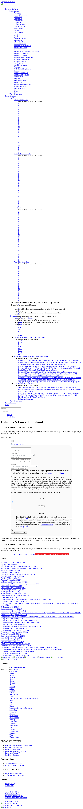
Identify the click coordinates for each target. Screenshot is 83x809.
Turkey (12, 735)
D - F (20, 343)
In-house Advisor (20, 44)
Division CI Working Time (59, 362)
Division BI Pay (73, 360)
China (12, 681)
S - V (20, 353)
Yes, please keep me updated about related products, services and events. (35, 492)
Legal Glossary (10, 403)
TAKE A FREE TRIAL (43, 554)
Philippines (13, 721)
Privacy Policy (24, 527)
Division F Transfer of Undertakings (63, 366)
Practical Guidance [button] (11, 9)
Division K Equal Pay (36, 370)
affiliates (28, 519)
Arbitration (17, 13)
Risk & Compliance (20, 86)
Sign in (9, 415)
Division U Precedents (34, 380)
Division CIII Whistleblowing (35, 364)
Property (17, 78)
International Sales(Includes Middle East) (24, 698)
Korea (12, 706)
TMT (16, 92)
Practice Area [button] (14, 11)
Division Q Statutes (56, 376)
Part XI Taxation (53, 393)
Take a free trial (6, 437)
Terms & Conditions (12, 792)
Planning (17, 71)
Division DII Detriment (26, 366)
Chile (11, 679)
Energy (16, 30)
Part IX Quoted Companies (71, 389)
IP (14, 50)
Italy (11, 702)
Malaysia (13, 712)
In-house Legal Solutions (13, 747)
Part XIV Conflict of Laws (35, 397)
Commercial (18, 17)
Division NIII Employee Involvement (31, 374)
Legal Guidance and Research (15, 751)
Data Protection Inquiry (13, 794)
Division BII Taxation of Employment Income (34, 362)
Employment (18, 28)
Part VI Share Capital (25, 391)
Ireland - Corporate (20, 55)
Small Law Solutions (12, 755)
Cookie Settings (13, 789)
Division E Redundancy (42, 366)
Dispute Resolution (20, 26)
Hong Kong (14, 694)
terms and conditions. (56, 473)
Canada (12, 677)
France (12, 689)
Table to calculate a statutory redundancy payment (63, 382)
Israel (11, 700)
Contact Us (11, 417)
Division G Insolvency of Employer (30, 368)
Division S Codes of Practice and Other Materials (58, 378)
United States (14, 737)
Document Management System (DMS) (18, 745)
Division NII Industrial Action (67, 372)
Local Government (20, 65)
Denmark (13, 685)
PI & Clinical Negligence (22, 69)
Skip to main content (8, 2)
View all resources (16, 94)
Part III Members (32, 389)
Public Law (18, 82)
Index (44, 380)
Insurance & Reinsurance (22, 46)
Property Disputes (20, 80)
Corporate (17, 22)
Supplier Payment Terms (13, 763)
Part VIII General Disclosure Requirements (33, 393)
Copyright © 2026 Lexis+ (10, 801)
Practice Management (21, 75)
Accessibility (9, 786)
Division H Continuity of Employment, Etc (57, 368)
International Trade (20, 48)
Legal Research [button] (10, 96)
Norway (12, 720)
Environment (18, 32)
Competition (18, 19)
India (11, 696)
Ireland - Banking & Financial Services (27, 51)
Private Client (18, 77)
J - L (19, 347)
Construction (18, 21)
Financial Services (20, 38)
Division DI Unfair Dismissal (56, 364)
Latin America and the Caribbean (21, 708)
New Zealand (14, 718)
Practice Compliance (21, 73)
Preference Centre (47, 525)
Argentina (14, 669)
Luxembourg (14, 710)
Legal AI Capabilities (12, 749)
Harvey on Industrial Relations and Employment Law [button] (32, 356)
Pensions (17, 67)
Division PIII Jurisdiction (40, 376)
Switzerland (14, 731)
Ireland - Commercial (21, 53)
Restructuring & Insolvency (23, 84)
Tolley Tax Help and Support (15, 775)
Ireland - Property (20, 61)
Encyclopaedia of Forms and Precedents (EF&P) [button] (30, 337)
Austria (12, 673)
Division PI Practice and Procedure (56, 374)
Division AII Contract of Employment (54, 360)
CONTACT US (18, 659)
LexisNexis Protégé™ (12, 753)
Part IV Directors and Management (50, 389)
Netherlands (14, 716)
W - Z (20, 335)
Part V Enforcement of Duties (28, 395)
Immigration (18, 40)
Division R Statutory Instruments (29, 378)
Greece (12, 693)
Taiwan (12, 733)
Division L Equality (51, 370)
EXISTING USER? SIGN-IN (24, 554)
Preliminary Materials (54, 380)
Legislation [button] (14, 98)
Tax (15, 90)
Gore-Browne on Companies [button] (24, 383)
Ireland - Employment (21, 59)
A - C (20, 341)
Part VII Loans (44, 395)
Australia (14, 671)
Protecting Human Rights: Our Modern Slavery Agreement (16, 797)
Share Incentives (19, 88)
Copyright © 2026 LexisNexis (11, 805)
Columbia (13, 683)
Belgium (12, 675)
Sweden (12, 729)
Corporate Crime (19, 24)
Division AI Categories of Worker (29, 360)
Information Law (19, 42)
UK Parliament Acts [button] (21, 100)
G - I (19, 345)
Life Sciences (18, 63)
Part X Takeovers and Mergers (59, 395)
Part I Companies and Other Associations (45, 387)
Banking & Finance (20, 15)
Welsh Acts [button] (18, 208)
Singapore (13, 723)
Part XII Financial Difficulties (70, 393)
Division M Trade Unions (27, 372)
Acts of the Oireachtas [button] (21, 262)
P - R (20, 351)
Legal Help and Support (13, 773)
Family (16, 36)
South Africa (14, 725)
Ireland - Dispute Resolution (23, 57)
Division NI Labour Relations (46, 372)
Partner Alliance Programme (14, 765)
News (7, 405)
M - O (20, 349)
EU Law (17, 34)
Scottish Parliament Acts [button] (22, 154)
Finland (12, 687)
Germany (13, 691)
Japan (11, 704)
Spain (11, 727)
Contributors (22, 387)
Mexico (12, 714)
